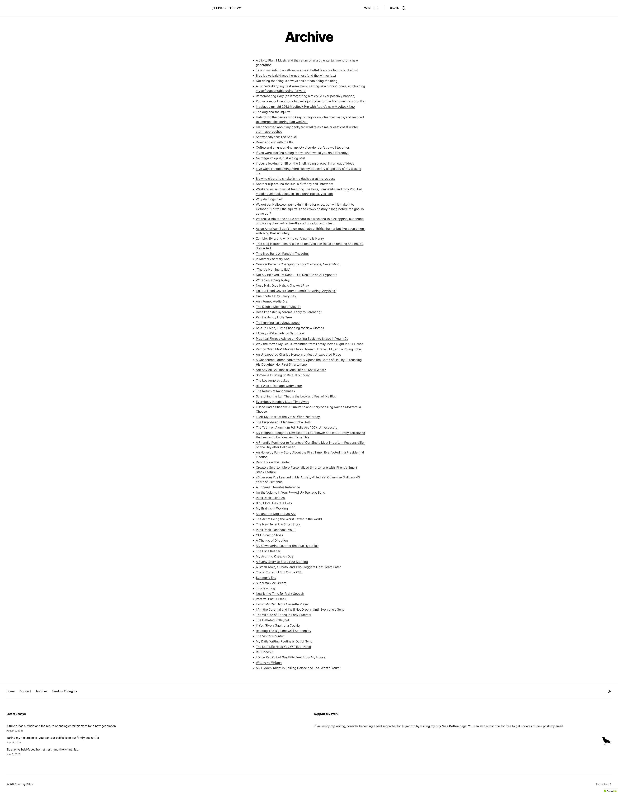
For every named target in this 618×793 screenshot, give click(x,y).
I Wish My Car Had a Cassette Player (282, 604)
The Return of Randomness (275, 391)
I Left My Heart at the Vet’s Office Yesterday (288, 417)
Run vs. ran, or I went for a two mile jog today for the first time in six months (310, 101)
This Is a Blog (265, 588)
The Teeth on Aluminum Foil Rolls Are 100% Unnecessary (296, 427)
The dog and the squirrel (273, 112)
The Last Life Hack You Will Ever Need (283, 647)
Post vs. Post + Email (271, 599)
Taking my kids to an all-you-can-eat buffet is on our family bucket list (307, 70)
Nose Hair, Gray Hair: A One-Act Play (282, 285)
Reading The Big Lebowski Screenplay (283, 631)
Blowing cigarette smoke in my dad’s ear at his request (295, 178)
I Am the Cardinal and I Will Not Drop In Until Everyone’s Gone (300, 609)
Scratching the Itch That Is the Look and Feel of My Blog (296, 396)
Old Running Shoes (269, 535)
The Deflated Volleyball (273, 620)
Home (10, 691)
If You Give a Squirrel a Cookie (278, 625)
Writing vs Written (269, 663)
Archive (41, 691)
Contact (25, 691)
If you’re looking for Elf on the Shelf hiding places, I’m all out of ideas (305, 163)
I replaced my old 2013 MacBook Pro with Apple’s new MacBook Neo (305, 107)
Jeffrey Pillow (226, 8)
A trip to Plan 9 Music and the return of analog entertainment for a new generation (61, 726)
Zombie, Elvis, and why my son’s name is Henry (290, 238)
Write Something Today (273, 280)
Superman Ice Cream (271, 583)
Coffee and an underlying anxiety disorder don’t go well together (302, 147)
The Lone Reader (268, 551)
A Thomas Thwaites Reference (278, 487)
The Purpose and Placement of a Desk (283, 422)
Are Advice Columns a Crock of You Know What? (291, 370)
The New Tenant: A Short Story (278, 524)
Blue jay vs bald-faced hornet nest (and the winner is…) (296, 75)
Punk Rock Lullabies (270, 498)
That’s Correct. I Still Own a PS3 (279, 572)
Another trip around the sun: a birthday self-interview (294, 184)
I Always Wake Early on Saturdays (280, 333)
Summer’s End (266, 578)
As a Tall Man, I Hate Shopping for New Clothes (290, 328)
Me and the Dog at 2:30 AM (276, 514)
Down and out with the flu (274, 142)
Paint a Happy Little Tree (274, 317)
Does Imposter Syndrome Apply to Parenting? (289, 312)
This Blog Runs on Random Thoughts (282, 253)
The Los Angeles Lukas (272, 380)
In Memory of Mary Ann (273, 259)
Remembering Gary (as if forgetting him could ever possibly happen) (305, 96)
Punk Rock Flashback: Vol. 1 (276, 530)
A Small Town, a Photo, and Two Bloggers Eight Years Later (298, 567)
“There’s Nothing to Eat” (273, 269)
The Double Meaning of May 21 (278, 307)
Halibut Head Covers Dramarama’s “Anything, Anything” (296, 291)
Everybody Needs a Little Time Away (282, 402)
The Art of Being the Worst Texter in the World (289, 519)
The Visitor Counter (270, 636)
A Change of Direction (272, 540)
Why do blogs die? (269, 199)
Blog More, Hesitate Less (274, 503)
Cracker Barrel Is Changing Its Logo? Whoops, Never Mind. (298, 264)
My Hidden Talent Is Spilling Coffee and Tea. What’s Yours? (298, 668)
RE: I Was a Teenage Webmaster (279, 386)
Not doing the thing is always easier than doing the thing (296, 81)
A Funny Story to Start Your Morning (282, 562)
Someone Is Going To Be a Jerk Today (283, 375)
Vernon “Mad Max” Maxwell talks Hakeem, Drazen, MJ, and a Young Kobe (308, 349)
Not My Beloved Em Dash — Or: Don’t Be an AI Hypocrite (296, 275)
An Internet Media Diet (272, 301)
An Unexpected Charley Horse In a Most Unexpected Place (298, 354)
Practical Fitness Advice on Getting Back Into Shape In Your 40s (302, 338)
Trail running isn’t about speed (278, 323)
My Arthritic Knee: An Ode (274, 556)
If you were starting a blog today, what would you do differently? (302, 153)
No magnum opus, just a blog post (280, 158)
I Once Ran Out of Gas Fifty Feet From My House (290, 657)
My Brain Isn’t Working (272, 508)
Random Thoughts (64, 691)
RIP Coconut (265, 652)
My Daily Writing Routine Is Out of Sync (284, 641)
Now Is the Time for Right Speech (280, 593)
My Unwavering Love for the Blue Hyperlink (287, 546)
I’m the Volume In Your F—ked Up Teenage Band (290, 492)
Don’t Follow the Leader (273, 462)
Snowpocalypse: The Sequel (276, 137)
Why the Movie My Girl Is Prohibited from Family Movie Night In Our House (309, 344)
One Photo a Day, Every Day (276, 296)
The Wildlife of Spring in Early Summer (283, 615)
